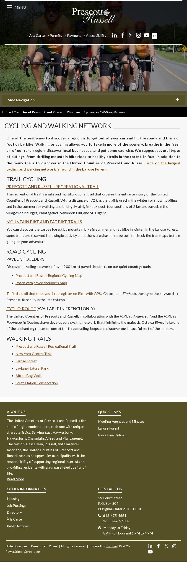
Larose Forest (26, 361)
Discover (73, 112)
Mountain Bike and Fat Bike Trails (44, 221)
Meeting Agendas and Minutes (121, 421)
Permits (56, 35)
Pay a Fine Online (111, 435)
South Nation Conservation (37, 383)
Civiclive (111, 546)
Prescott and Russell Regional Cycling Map (49, 275)
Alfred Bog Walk (29, 375)
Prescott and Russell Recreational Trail (52, 186)
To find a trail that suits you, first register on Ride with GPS (53, 293)
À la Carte (37, 35)
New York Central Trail (34, 353)
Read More (15, 479)
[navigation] (93, 15)
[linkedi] (114, 35)
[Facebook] (122, 35)
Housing (13, 499)
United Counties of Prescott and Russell (32, 112)
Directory (14, 512)
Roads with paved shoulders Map (41, 282)
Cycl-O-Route (21, 308)
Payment (74, 35)
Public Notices (18, 526)
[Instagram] (138, 35)
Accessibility (96, 35)
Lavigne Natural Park (32, 368)
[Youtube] (146, 35)
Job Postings (16, 505)
